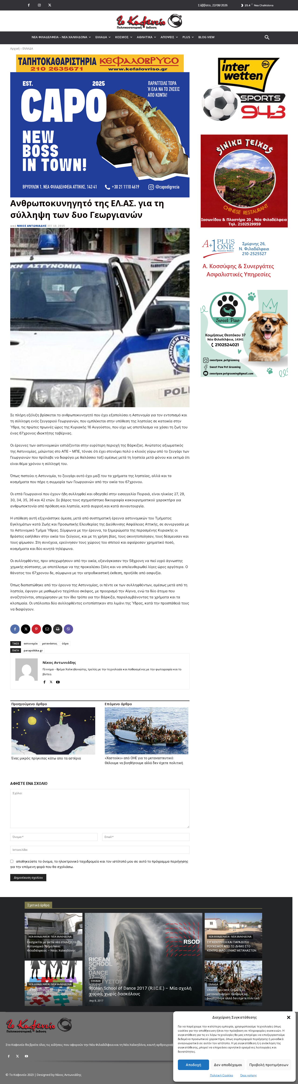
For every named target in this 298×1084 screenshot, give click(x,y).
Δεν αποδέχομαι (228, 1065)
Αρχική (15, 49)
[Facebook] (29, 5)
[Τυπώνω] (57, 629)
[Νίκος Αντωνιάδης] (26, 671)
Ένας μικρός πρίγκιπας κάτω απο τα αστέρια (46, 758)
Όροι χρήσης (248, 1075)
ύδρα (65, 643)
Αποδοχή (193, 1065)
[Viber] (68, 629)
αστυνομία (30, 643)
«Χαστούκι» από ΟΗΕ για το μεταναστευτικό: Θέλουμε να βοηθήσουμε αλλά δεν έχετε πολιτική (144, 760)
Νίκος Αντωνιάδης (32, 225)
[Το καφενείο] (149, 20)
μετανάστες (49, 643)
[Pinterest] (36, 629)
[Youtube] (58, 681)
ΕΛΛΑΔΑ (28, 49)
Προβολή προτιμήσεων (268, 1065)
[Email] (47, 629)
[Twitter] (17, 1056)
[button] (288, 1017)
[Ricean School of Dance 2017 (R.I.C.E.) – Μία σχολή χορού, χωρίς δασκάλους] (143, 959)
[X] (50, 5)
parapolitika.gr (33, 650)
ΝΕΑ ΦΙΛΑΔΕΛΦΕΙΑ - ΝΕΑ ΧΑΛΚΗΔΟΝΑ (50, 936)
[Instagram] (39, 5)
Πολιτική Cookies (221, 1075)
